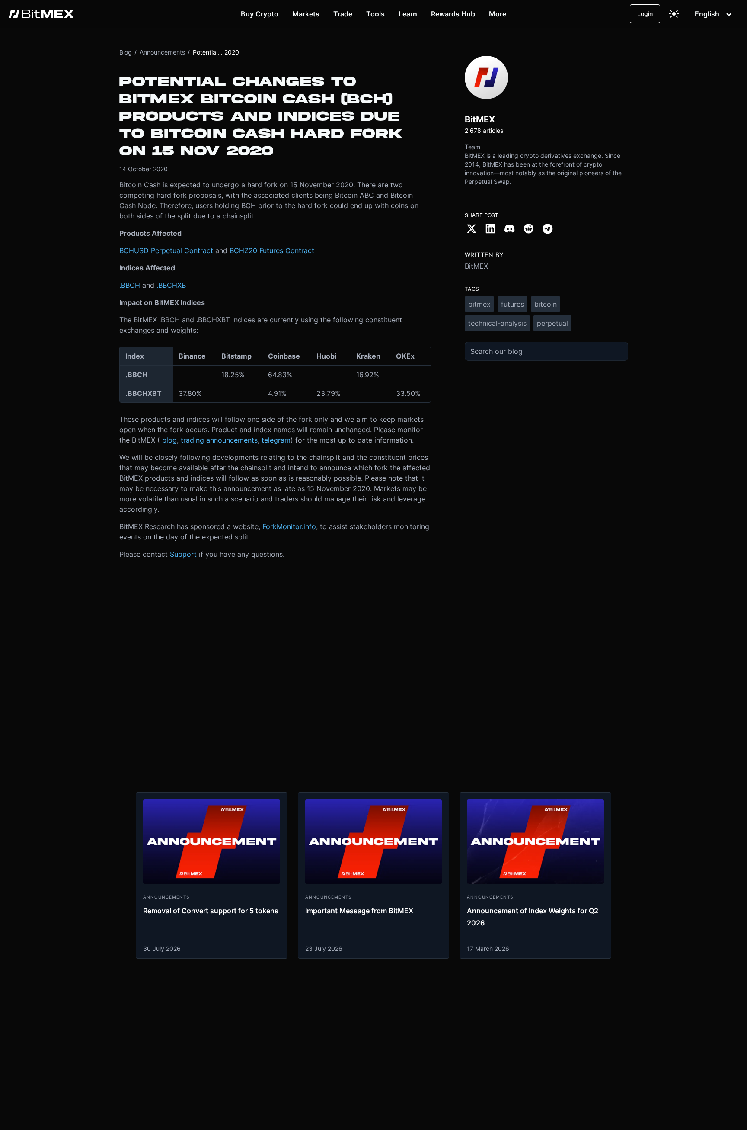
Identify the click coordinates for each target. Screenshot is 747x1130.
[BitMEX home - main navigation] (41, 14)
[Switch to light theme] (674, 13)
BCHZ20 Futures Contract (272, 250)
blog (169, 440)
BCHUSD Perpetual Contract (166, 250)
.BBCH (129, 285)
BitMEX (476, 266)
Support (183, 554)
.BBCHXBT (173, 285)
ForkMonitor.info (289, 526)
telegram (276, 440)
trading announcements (219, 440)
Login (645, 13)
